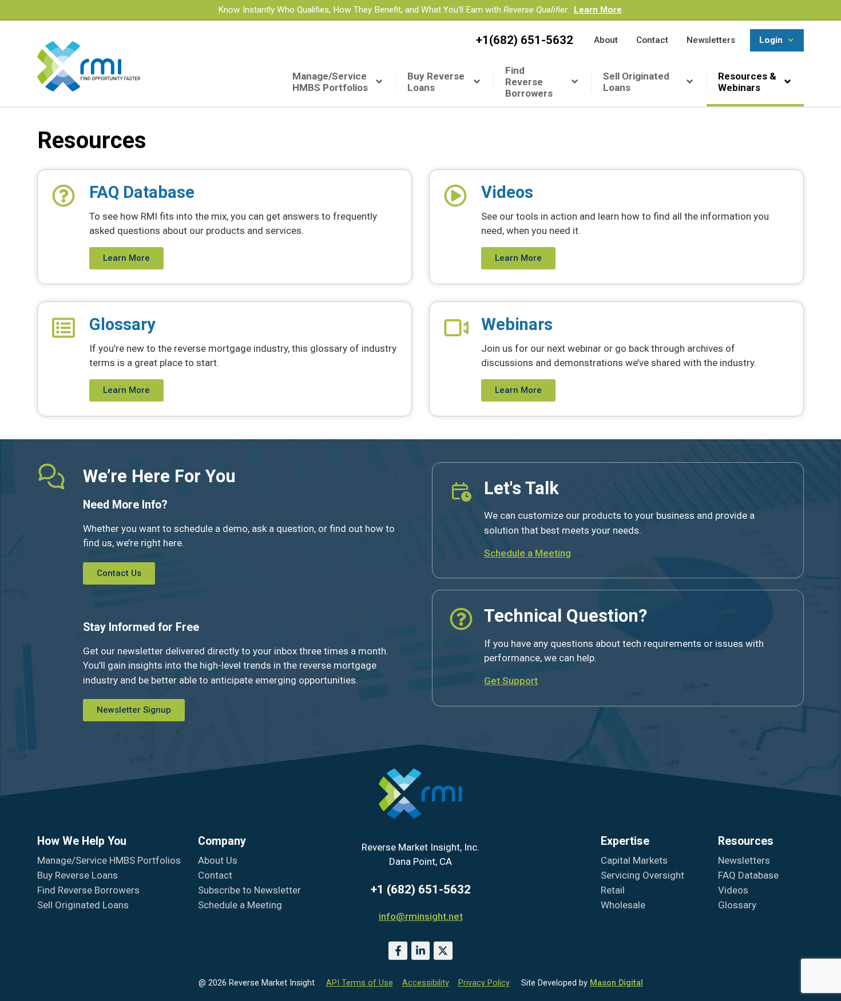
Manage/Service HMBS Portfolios (330, 81)
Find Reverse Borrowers (529, 82)
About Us (217, 860)
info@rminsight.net (421, 916)
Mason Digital (616, 983)
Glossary (737, 905)
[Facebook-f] (397, 951)
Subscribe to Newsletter (249, 890)
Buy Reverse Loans (436, 81)
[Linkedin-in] (420, 951)
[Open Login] (791, 40)
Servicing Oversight (642, 875)
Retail (613, 890)
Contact (215, 875)
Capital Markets (634, 860)
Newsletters (744, 860)
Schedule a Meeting (527, 553)
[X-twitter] (443, 951)
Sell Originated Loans (636, 81)
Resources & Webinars (747, 81)
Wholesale (623, 905)
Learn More (598, 10)
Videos (733, 890)
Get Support (511, 680)
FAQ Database (748, 875)
